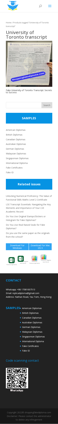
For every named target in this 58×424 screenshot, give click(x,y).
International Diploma (17, 163)
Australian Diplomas (16, 144)
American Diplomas (16, 129)
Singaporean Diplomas (17, 158)
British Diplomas (14, 134)
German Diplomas (15, 148)
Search (46, 105)
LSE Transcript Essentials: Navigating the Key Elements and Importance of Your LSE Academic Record (28, 208)
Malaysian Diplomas (16, 153)
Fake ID (10, 172)
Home (8, 22)
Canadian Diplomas (15, 139)
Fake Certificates (14, 167)
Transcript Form (11, 264)
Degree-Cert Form (24, 262)
